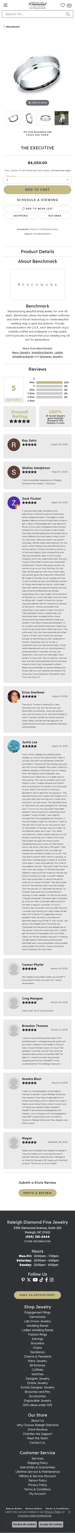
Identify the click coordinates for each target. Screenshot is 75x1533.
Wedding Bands (42, 352)
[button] (62, 5)
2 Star (31, 397)
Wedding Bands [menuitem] (37, 1325)
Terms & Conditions (37, 1489)
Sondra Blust (32, 1079)
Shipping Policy (37, 1463)
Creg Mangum (32, 998)
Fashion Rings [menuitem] (37, 1334)
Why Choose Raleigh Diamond (37, 1425)
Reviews (37, 369)
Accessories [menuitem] (37, 1396)
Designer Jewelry (51, 356)
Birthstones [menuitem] (37, 1365)
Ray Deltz (29, 440)
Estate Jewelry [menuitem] (37, 1383)
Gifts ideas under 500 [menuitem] (37, 1405)
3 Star (31, 393)
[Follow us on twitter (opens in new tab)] (29, 1280)
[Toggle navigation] (5, 5)
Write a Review (37, 1193)
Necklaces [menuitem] (37, 1352)
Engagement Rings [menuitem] (37, 1312)
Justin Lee (29, 742)
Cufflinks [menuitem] (37, 1370)
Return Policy (38, 1480)
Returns (55, 215)
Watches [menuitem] (37, 1374)
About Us (37, 1420)
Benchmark (13, 26)
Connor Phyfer (33, 964)
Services (37, 1458)
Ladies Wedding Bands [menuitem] (37, 1330)
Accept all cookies (51, 1524)
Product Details (37, 251)
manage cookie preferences (34, 1515)
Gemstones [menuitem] (37, 1317)
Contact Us (37, 1442)
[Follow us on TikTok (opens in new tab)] (41, 1280)
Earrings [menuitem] (37, 1339)
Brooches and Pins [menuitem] (37, 1392)
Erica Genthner (33, 692)
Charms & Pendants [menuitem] (37, 1356)
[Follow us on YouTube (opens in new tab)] (35, 1280)
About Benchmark (37, 261)
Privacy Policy (37, 1485)
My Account (37, 1494)
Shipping (20, 215)
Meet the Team (37, 1438)
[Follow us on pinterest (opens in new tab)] (23, 1280)
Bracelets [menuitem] (37, 1343)
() (66, 382)
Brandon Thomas (35, 1026)
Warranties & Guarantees (37, 1467)
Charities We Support (37, 1434)
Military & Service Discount (37, 1476)
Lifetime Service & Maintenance (37, 1471)
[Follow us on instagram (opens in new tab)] (52, 1280)
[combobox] (33, 13)
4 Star (32, 388)
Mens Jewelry (21, 352)
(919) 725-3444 (37, 134)
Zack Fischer (31, 498)
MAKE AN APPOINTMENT (37, 1294)
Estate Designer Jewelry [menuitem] (37, 1387)
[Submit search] (68, 13)
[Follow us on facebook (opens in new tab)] (46, 1280)
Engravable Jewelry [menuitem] (37, 1400)
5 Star (32, 380)
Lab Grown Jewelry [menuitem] (37, 1321)
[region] (37, 73)
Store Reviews (38, 1429)
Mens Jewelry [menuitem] (37, 1361)
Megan (27, 1138)
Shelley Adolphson (36, 468)
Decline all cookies (24, 1524)
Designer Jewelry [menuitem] (38, 1378)
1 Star (31, 400)
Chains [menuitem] (37, 1347)
